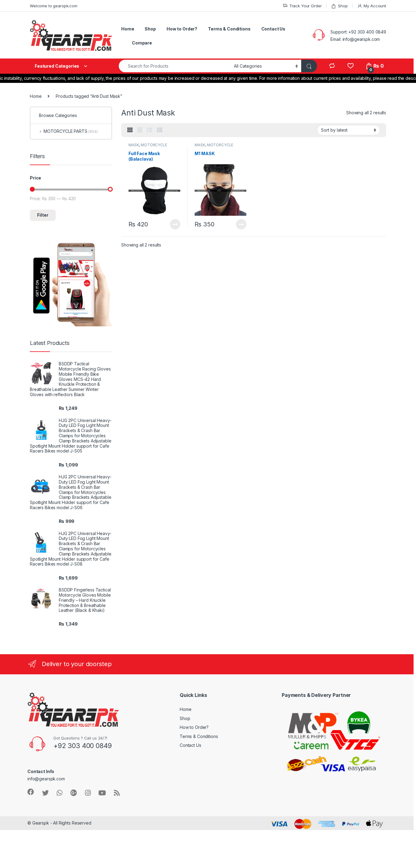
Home (127, 28)
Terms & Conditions (229, 28)
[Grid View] (130, 130)
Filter (42, 215)
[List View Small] (159, 130)
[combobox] (175, 66)
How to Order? (182, 28)
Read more (175, 224)
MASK (134, 145)
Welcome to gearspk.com (53, 5)
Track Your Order (305, 5)
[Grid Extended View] (139, 130)
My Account (375, 5)
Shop (342, 5)
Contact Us (273, 28)
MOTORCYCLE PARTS (71, 131)
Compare (142, 42)
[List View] (149, 130)
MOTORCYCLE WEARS (148, 147)
